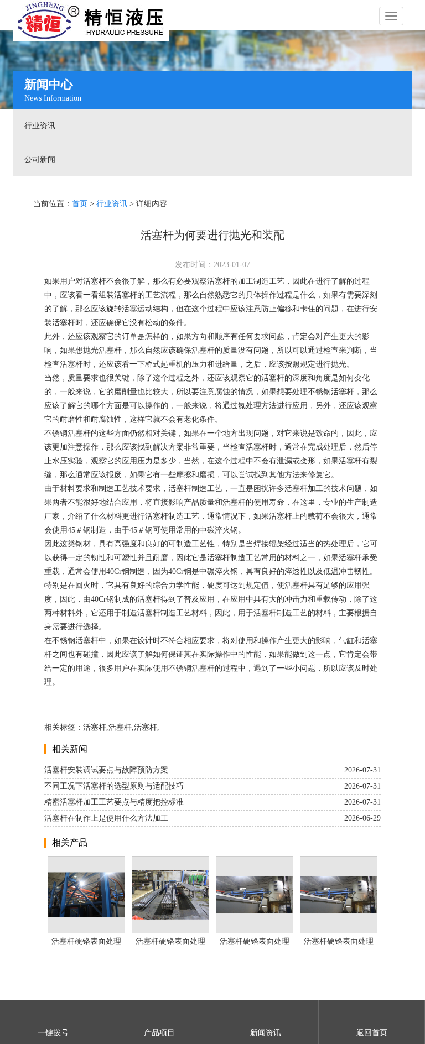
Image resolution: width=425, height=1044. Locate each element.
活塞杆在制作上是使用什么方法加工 (106, 818)
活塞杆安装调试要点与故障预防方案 (106, 770)
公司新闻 (39, 159)
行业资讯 (39, 126)
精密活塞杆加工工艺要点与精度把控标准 (114, 802)
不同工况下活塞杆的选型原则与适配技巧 (114, 786)
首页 (79, 204)
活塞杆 (94, 281)
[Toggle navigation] (391, 16)
